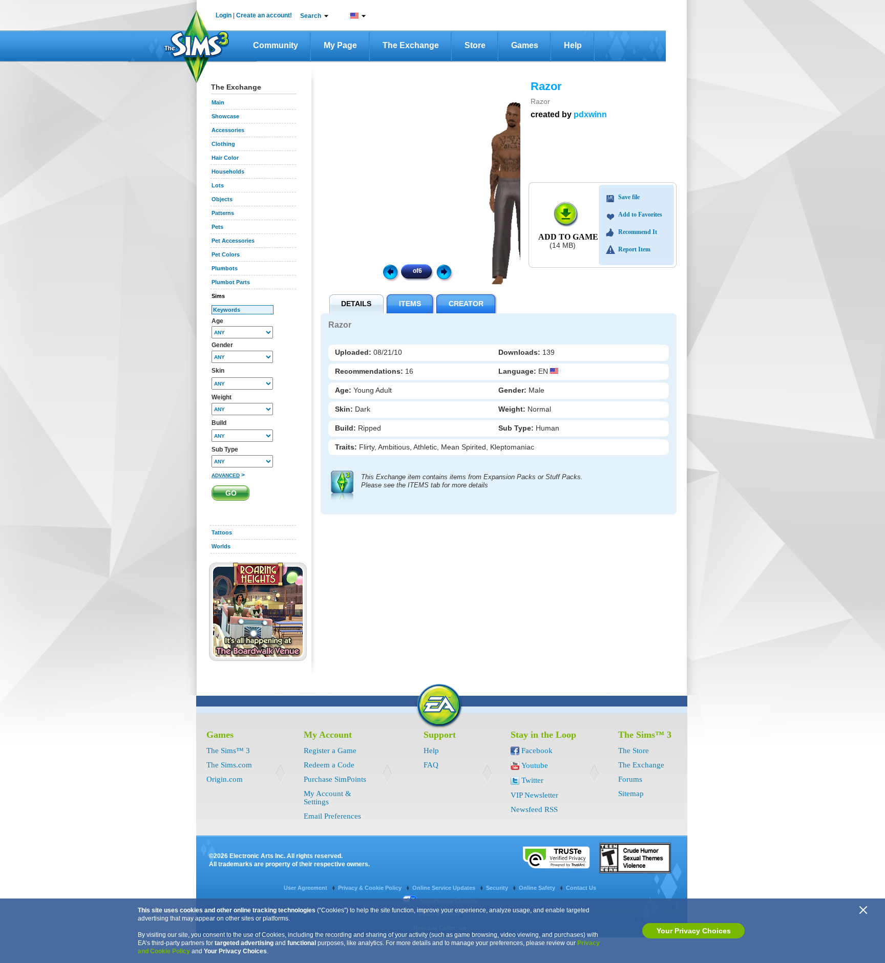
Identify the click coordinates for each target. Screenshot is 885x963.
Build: (346, 428)
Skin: (345, 409)
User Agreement (306, 888)
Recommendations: (370, 371)
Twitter (532, 780)
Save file (629, 197)
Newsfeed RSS (534, 809)
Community (275, 45)
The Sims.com (229, 765)
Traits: (347, 447)
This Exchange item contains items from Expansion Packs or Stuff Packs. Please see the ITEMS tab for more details (472, 481)
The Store (633, 750)
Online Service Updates (444, 888)
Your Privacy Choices (694, 931)
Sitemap (631, 793)
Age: (344, 390)
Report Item (634, 249)
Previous (390, 271)
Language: (518, 371)
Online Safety (538, 888)
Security (498, 888)
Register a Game (330, 750)
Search (310, 15)
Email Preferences (332, 816)
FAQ (431, 765)
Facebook (537, 750)
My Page (340, 45)
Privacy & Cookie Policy (370, 888)
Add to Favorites (640, 214)
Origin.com (224, 779)
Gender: (513, 390)
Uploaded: (354, 352)
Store (475, 45)
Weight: (513, 409)
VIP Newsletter (534, 795)
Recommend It (637, 232)
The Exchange (411, 45)
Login (223, 15)
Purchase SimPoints (335, 779)
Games (524, 45)
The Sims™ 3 (228, 750)
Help (573, 45)
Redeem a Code (329, 765)
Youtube (534, 765)
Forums (630, 779)
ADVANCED (226, 475)
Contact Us (581, 888)
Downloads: (520, 352)
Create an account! (264, 15)
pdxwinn (590, 114)
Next (445, 271)
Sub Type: (517, 428)
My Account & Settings (327, 797)
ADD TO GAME (568, 236)
